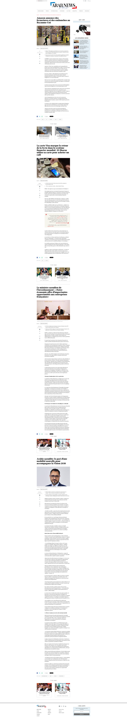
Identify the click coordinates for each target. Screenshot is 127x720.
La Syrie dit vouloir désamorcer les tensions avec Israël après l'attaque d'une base (62, 277)
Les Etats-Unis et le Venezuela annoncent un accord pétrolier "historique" (84, 47)
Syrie (42, 260)
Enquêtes (75, 10)
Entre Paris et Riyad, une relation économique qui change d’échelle (62, 448)
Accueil (38, 14)
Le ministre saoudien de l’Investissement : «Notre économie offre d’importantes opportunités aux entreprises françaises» (52, 292)
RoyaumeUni (51, 119)
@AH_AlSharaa (62, 216)
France (47, 10)
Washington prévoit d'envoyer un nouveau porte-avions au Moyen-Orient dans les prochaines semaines (84, 57)
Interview (68, 439)
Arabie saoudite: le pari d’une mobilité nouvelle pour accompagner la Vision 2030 (52, 461)
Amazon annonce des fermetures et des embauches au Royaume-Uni (50, 14)
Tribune (81, 10)
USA (46, 119)
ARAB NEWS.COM (40, 0)
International (54, 10)
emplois (56, 119)
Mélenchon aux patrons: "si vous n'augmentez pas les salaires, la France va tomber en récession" (84, 62)
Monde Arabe (41, 10)
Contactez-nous (61, 709)
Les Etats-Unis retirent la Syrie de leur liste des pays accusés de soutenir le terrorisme (44, 277)
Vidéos (49, 714)
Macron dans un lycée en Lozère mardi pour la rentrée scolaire (84, 51)
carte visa (47, 260)
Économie (62, 10)
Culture (68, 10)
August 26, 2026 (50, 226)
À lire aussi (53, 124)
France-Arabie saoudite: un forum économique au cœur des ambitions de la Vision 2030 (44, 448)
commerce (60, 119)
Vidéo (50, 439)
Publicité (60, 711)
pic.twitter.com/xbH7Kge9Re (61, 223)
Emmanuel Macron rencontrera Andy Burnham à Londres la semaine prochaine (84, 67)
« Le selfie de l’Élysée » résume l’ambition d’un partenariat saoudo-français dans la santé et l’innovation (84, 42)
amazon (42, 119)
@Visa (58, 218)
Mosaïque (87, 10)
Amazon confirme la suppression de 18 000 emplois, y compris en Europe (62, 136)
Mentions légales (61, 712)
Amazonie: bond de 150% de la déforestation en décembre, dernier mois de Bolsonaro (44, 136)
